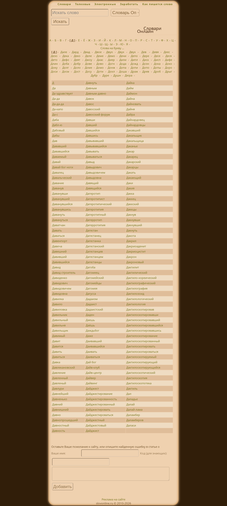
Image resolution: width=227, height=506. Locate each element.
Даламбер (133, 415)
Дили (122, 60)
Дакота (131, 236)
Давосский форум (98, 114)
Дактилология (136, 304)
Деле (88, 56)
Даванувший (61, 199)
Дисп (157, 60)
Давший (91, 125)
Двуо (109, 52)
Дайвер (91, 378)
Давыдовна (93, 178)
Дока (157, 64)
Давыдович (94, 167)
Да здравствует (62, 93)
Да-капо (57, 109)
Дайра (130, 114)
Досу (88, 71)
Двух (121, 52)
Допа (122, 67)
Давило (57, 304)
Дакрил (131, 241)
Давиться (58, 357)
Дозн (145, 64)
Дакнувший (134, 225)
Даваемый (59, 157)
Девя (155, 52)
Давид (56, 267)
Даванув (58, 188)
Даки (129, 183)
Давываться (94, 157)
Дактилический (136, 273)
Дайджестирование (99, 394)
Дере (145, 56)
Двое (98, 52)
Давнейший (60, 394)
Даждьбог (92, 330)
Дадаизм (92, 299)
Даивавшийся (95, 346)
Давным (91, 88)
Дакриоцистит (136, 251)
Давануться (60, 220)
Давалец (58, 172)
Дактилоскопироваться (142, 352)
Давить (57, 352)
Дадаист (91, 304)
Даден (90, 315)
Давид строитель (63, 273)
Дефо (65, 60)
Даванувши (60, 193)
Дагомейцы (93, 283)
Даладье (132, 399)
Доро (168, 67)
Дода (122, 64)
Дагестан (92, 230)
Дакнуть (131, 230)
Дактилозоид (135, 294)
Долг (65, 67)
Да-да (56, 99)
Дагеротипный (96, 214)
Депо (134, 56)
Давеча (57, 246)
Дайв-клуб (93, 367)
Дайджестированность (101, 399)
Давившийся (61, 262)
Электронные (105, 4)
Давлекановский (63, 367)
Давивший (59, 257)
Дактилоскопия (136, 378)
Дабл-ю (57, 125)
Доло (77, 67)
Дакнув (131, 214)
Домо (100, 67)
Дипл (134, 60)
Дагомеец (92, 273)
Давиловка (59, 309)
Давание (58, 183)
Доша (123, 71)
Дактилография (136, 288)
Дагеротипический (99, 204)
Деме (99, 56)
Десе (157, 56)
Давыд (90, 162)
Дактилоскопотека (138, 383)
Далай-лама (134, 409)
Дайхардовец (135, 120)
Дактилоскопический (140, 373)
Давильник (59, 315)
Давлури (58, 388)
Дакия (130, 188)
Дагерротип (94, 220)
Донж (111, 67)
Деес (167, 52)
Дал (128, 394)
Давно (56, 415)
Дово (99, 64)
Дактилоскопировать (140, 346)
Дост (77, 71)
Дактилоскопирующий (141, 362)
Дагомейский (95, 278)
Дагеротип (93, 193)
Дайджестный (95, 420)
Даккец (131, 199)
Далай (130, 404)
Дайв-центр (94, 373)
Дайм (130, 88)
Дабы (55, 135)
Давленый (59, 383)
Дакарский (133, 162)
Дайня (130, 109)
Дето (54, 60)
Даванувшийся (62, 204)
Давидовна (59, 294)
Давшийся (93, 130)
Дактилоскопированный (143, 341)
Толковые (82, 4)
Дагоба (90, 267)
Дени (122, 56)
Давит (56, 341)
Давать (57, 230)
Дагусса (91, 294)
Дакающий (133, 178)
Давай (56, 162)
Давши (90, 120)
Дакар (130, 151)
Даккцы (131, 209)
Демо (111, 56)
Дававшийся (60, 151)
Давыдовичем (95, 172)
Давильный (60, 320)
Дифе (168, 60)
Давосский (93, 109)
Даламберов (134, 420)
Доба (65, 64)
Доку (54, 67)
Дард (75, 52)
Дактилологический (140, 299)
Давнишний (60, 409)
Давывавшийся (96, 146)
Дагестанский (95, 246)
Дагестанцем (94, 257)
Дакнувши (133, 220)
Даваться (58, 236)
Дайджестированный (100, 404)
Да (54, 88)
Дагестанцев (94, 251)
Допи (134, 67)
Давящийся (93, 188)
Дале (63, 52)
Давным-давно (96, 93)
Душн (117, 75)
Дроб (157, 71)
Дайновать (133, 104)
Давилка (58, 299)
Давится (57, 346)
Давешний (59, 251)
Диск (145, 60)
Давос (90, 104)
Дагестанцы (94, 262)
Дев (143, 52)
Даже (89, 336)
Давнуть (91, 83)
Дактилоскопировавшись (143, 330)
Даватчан (58, 225)
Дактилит (132, 267)
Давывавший (95, 141)
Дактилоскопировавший (143, 320)
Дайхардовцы (135, 125)
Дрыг (168, 71)
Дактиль (132, 388)
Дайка (130, 83)
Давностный (60, 425)
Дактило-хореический (141, 278)
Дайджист (92, 431)
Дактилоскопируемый (141, 357)
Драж (134, 71)
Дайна (130, 99)
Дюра (128, 75)
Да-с (55, 114)
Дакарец (132, 157)
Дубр (94, 75)
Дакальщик (134, 135)
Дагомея (91, 288)
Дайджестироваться (99, 415)
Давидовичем (61, 288)
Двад (86, 52)
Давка (56, 362)
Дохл (111, 71)
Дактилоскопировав (140, 309)
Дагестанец (93, 236)
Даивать (91, 352)
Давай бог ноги (62, 167)
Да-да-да (58, 104)
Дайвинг (91, 383)
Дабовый (58, 130)
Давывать (92, 151)
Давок (90, 99)
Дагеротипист (95, 199)
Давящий (92, 183)
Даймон (131, 93)
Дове (88, 64)
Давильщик (60, 330)
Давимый (58, 336)
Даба (55, 120)
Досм (65, 71)
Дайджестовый (96, 425)
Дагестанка (93, 241)
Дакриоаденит (136, 246)
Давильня (59, 325)
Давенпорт (59, 241)
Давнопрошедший (65, 420)
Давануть (58, 214)
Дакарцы (132, 167)
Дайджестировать (98, 409)
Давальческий (62, 178)
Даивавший (94, 341)
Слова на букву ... (112, 48)
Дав (54, 141)
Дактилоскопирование (141, 336)
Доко (168, 64)
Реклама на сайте (113, 499)
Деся (168, 56)
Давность (58, 431)
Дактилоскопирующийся (143, 367)
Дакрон (131, 257)
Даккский (132, 204)
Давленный (60, 378)
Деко (77, 56)
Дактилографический (140, 283)
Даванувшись (61, 209)
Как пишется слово (157, 4)
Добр (77, 64)
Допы (157, 67)
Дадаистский (94, 309)
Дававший (59, 146)
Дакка (130, 193)
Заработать (129, 4)
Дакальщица (135, 141)
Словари (64, 4)
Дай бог (91, 362)
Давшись (92, 135)
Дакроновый (135, 262)
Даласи (131, 425)
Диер (111, 60)
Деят (77, 60)
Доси (54, 71)
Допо (145, 67)
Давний (57, 404)
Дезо (54, 56)
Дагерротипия (95, 225)
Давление (58, 373)
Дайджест (92, 388)
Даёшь (90, 325)
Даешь (90, 320)
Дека (65, 56)
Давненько (59, 399)
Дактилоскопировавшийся (144, 325)
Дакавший (133, 130)
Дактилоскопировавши (142, 315)
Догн (111, 64)
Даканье (132, 146)
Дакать (131, 172)
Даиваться (93, 357)
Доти (100, 71)
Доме (88, 67)
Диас (100, 60)
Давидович (60, 283)
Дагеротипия (95, 209)
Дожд (134, 64)
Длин (54, 64)
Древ (145, 71)
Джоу (88, 60)
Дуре (105, 75)
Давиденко (59, 278)
